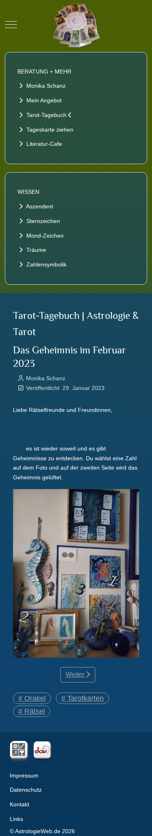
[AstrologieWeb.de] (76, 24)
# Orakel (32, 698)
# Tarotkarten (82, 698)
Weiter (76, 674)
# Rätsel (31, 711)
